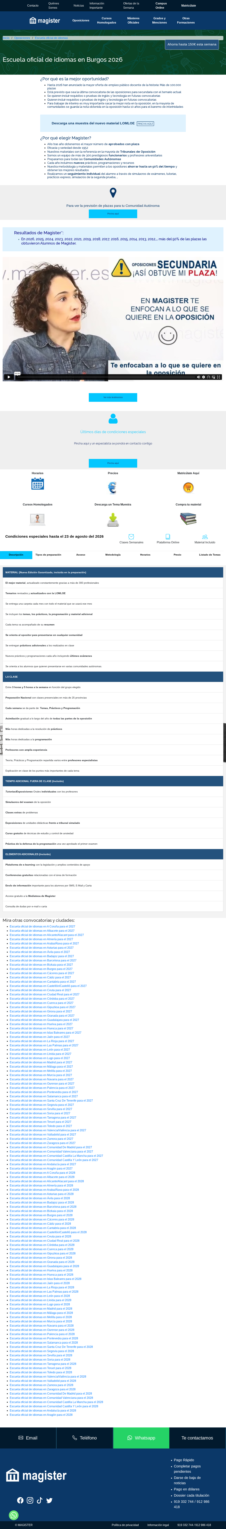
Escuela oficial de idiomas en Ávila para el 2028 (40, 1198)
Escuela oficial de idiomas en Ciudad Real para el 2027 (44, 994)
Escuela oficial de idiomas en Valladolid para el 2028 (43, 1380)
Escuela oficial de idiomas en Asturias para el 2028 (42, 1193)
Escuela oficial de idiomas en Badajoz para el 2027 (42, 956)
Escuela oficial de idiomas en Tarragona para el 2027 (43, 1117)
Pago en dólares (187, 1489)
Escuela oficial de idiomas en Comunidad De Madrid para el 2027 (51, 1147)
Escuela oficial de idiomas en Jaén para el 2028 (40, 1283)
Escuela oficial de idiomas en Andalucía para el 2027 (43, 1164)
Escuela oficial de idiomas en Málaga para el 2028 (41, 1312)
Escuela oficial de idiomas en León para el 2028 (40, 1295)
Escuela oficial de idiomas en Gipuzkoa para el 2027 (43, 1007)
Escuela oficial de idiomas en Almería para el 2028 (41, 1185)
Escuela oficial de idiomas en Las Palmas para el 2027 (44, 1045)
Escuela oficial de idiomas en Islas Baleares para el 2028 (45, 1278)
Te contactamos (197, 1438)
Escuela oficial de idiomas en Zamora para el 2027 (41, 1138)
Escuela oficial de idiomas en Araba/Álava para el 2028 (44, 1189)
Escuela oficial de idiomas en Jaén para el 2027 (40, 1036)
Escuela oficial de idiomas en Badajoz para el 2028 (42, 1202)
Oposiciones (80, 20)
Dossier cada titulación (191, 1495)
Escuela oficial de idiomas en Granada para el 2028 (42, 1261)
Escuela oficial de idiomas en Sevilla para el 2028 (41, 1355)
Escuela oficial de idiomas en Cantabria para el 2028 (43, 1227)
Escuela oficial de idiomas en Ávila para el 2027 (40, 951)
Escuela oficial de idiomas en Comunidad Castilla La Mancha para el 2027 (56, 1155)
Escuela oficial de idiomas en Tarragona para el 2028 (43, 1363)
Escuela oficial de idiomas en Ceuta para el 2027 (40, 990)
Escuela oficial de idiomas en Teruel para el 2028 (40, 1368)
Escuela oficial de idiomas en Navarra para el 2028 (42, 1325)
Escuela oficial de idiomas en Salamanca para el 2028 (44, 1342)
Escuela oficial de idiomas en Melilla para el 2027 (41, 1070)
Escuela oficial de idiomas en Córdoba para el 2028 (42, 1244)
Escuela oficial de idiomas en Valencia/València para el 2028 (48, 1376)
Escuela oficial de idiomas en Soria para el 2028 (40, 1359)
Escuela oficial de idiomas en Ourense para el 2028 (42, 1329)
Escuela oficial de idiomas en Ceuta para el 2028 (40, 1236)
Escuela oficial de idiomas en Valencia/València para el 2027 (48, 1130)
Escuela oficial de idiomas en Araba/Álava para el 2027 (44, 943)
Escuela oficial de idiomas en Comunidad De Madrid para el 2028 (51, 1393)
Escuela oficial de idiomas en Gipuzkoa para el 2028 (43, 1253)
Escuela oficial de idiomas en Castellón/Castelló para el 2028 (48, 1232)
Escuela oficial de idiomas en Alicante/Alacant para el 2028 (47, 1181)
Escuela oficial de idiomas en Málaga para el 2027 (41, 1066)
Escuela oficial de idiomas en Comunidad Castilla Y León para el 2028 (54, 1406)
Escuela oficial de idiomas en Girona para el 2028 (41, 1257)
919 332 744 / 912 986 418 (194, 1525)
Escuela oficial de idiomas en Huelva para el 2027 (41, 1024)
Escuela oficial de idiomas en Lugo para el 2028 (40, 1304)
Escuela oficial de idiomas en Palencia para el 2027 (42, 1087)
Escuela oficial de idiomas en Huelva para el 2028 (41, 1270)
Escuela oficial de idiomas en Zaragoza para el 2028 (43, 1389)
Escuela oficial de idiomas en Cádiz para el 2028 (40, 1223)
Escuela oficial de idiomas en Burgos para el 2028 (41, 1215)
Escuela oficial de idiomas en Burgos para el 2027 (41, 968)
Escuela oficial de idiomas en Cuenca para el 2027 (41, 1002)
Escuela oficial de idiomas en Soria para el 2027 (40, 1113)
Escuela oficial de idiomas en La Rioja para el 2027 (42, 1041)
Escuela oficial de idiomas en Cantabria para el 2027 (43, 981)
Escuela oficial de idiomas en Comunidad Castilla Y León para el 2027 (54, 1160)
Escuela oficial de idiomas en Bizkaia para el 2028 (41, 1210)
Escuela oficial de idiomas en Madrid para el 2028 (41, 1308)
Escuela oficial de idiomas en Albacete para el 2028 (42, 1177)
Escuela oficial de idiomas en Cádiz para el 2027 (40, 977)
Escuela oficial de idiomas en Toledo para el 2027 (41, 1126)
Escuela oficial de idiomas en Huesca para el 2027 (41, 1028)
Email (31, 1438)
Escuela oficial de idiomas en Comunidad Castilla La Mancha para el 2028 (56, 1402)
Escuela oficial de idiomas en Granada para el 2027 (42, 1015)
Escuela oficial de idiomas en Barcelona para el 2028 (43, 1206)
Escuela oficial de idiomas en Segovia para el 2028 (42, 1351)
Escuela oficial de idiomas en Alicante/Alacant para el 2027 (47, 934)
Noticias (79, 5)
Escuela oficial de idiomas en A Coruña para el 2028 (42, 1172)
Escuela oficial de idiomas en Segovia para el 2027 (42, 1104)
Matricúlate (188, 5)
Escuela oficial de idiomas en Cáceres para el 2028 (42, 1219)
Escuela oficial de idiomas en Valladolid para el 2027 (43, 1134)
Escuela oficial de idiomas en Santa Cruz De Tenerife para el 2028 (51, 1346)
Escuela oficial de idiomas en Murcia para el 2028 (41, 1321)
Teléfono (88, 1438)
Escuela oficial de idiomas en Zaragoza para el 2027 (43, 1143)
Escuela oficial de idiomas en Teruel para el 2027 (40, 1121)
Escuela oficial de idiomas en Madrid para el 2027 (41, 1062)
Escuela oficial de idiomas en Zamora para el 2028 (41, 1385)
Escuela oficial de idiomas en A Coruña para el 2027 (42, 926)
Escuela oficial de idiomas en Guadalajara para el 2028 (44, 1266)
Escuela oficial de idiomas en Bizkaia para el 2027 (41, 964)
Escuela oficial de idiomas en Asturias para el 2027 (42, 947)
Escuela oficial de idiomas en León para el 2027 (40, 1049)
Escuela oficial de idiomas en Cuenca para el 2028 (41, 1249)
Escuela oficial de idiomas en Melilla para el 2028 (41, 1317)
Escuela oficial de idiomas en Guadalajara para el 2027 (44, 1019)
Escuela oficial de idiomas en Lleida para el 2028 (40, 1300)
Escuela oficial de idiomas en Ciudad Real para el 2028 (44, 1240)
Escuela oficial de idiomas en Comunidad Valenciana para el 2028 (51, 1397)
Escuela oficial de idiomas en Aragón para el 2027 (41, 1168)
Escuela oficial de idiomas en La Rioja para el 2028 (42, 1287)
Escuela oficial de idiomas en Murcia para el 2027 (41, 1075)
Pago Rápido (184, 1460)
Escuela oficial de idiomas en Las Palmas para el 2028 (44, 1291)
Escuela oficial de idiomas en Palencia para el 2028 (42, 1334)
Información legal (158, 1525)
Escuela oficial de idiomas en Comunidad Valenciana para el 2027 (51, 1151)
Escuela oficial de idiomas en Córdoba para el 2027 (42, 998)
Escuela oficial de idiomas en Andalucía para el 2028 (43, 1410)
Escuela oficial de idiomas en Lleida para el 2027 (40, 1053)
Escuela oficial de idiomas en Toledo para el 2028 (41, 1372)
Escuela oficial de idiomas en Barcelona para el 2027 (43, 960)
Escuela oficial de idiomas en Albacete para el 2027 (42, 930)
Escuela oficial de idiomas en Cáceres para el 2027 (42, 973)
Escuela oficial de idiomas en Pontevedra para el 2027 (44, 1092)
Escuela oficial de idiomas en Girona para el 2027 (41, 1011)
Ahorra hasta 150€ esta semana (192, 44)
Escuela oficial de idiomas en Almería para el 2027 (41, 939)
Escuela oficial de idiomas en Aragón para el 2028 (41, 1414)
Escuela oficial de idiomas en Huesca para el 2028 (41, 1274)
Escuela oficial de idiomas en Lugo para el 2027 (40, 1058)
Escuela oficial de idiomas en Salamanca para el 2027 (44, 1096)
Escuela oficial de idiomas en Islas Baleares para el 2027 (45, 1032)
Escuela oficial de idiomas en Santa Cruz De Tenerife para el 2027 (51, 1100)
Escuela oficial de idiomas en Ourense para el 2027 (42, 1083)
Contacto (32, 5)
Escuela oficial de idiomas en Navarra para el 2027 (42, 1079)
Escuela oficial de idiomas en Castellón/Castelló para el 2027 (48, 985)
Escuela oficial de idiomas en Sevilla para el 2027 (41, 1109)
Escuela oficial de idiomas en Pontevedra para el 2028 (44, 1338)
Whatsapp (145, 1438)
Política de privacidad (125, 1525)
